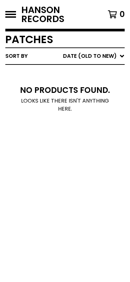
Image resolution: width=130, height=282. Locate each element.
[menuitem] (65, 56)
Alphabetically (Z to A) (83, 116)
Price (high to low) (78, 159)
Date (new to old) (76, 127)
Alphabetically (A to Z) (83, 105)
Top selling (65, 95)
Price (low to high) (78, 148)
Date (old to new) (76, 137)
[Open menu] (10, 14)
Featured (62, 73)
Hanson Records (42, 14)
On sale (60, 84)
